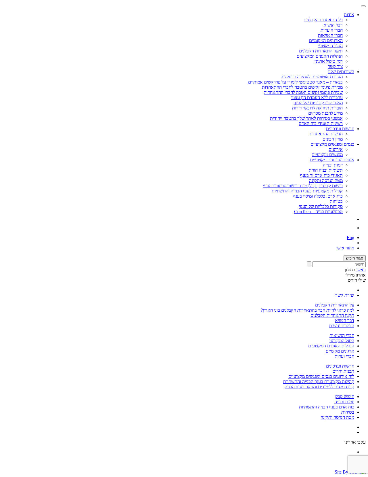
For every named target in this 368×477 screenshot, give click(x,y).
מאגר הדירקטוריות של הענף (318, 102)
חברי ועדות (344, 356)
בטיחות (336, 201)
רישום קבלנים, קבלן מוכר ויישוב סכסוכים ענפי (303, 185)
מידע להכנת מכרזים (325, 113)
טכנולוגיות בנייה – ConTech (318, 211)
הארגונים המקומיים (326, 40)
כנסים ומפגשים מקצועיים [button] (332, 144)
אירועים (336, 149)
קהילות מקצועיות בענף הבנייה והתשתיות (307, 190)
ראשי (361, 269)
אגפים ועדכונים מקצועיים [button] (332, 159)
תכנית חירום (343, 371)
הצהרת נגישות (341, 325)
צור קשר (335, 66)
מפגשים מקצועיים (327, 154)
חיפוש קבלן (344, 396)
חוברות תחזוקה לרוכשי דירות (317, 107)
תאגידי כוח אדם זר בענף (321, 175)
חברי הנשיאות (330, 35)
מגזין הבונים (333, 139)
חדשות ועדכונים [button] (340, 128)
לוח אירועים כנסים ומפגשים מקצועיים (321, 376)
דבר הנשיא (333, 24)
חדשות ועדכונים (340, 366)
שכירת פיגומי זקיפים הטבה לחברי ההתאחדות (303, 92)
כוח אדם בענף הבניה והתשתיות (326, 406)
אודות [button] (349, 14)
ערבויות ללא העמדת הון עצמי (317, 97)
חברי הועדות (332, 30)
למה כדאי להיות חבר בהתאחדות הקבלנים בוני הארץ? (307, 310)
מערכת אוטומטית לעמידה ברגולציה (312, 76)
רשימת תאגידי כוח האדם (321, 123)
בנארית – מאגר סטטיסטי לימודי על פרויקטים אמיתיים (295, 82)
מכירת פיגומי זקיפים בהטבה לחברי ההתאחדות (302, 87)
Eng (350, 237)
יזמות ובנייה (333, 164)
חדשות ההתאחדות (326, 133)
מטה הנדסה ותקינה (326, 180)
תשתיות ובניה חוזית (326, 170)
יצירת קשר (344, 295)
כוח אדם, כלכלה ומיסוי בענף (318, 196)
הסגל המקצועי (330, 45)
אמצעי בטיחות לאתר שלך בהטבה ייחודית (306, 118)
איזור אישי (345, 247)
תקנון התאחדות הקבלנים (321, 50)
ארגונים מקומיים (340, 351)
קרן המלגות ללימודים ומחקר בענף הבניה (319, 386)
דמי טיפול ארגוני (329, 61)
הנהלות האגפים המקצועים (320, 56)
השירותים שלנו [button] (341, 71)
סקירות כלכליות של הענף (321, 206)
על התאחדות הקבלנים (323, 19)
